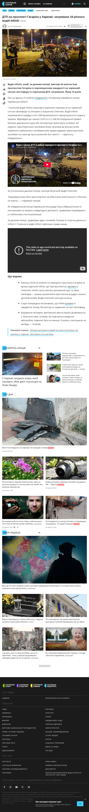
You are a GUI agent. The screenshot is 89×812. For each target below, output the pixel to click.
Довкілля (6, 724)
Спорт (5, 747)
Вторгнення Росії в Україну (57, 698)
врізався (72, 286)
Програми (6, 773)
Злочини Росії (8, 743)
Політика (6, 739)
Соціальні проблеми (54, 743)
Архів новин (50, 761)
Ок (80, 804)
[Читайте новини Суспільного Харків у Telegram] (28, 787)
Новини (5, 698)
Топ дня (49, 751)
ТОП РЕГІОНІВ (21, 10)
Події (4, 709)
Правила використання (56, 765)
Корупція (49, 709)
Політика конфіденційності (15, 769)
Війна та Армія (52, 747)
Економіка (7, 717)
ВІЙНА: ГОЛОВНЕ (34, 4)
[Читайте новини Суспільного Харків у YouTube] (16, 787)
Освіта (48, 717)
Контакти (6, 761)
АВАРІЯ (30, 10)
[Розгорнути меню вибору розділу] (24, 3)
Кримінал (6, 713)
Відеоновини (55, 10)
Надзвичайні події (42, 10)
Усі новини (47, 4)
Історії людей (51, 735)
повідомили (40, 97)
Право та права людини (13, 732)
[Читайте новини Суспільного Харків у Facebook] (4, 787)
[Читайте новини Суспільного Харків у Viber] (22, 787)
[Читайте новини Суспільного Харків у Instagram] (10, 787)
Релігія (48, 739)
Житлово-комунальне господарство (19, 728)
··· (64, 3)
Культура (49, 713)
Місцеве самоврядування (57, 732)
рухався (69, 303)
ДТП (4, 10)
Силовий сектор (9, 735)
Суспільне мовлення (11, 765)
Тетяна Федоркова (14, 26)
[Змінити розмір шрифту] (86, 26)
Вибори (5, 720)
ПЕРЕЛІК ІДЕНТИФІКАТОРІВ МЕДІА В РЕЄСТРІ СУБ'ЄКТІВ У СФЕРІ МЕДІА (63, 774)
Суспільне (31, 799)
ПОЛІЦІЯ (11, 10)
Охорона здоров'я (53, 724)
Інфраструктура (52, 728)
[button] (4, 85)
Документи (50, 769)
